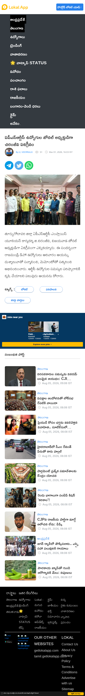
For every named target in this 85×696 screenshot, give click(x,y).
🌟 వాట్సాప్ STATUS (24, 616)
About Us (68, 650)
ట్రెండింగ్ (24, 605)
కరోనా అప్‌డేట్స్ (39, 619)
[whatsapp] (30, 166)
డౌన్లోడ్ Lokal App (75, 693)
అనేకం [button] (14, 123)
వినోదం (39, 611)
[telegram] (10, 166)
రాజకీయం (40, 628)
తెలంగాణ (16, 28)
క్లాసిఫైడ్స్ (52, 622)
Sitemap (68, 689)
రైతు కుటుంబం (69, 605)
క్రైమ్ (50, 600)
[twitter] (20, 166)
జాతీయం (53, 605)
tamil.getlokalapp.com (50, 656)
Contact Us (70, 644)
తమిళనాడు (12, 612)
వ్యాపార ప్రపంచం (65, 619)
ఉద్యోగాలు (24, 600)
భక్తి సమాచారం (54, 613)
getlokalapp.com (46, 650)
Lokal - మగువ (39, 602)
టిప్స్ (21, 628)
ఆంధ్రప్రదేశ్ (17, 19)
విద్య (63, 600)
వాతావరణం (67, 611)
